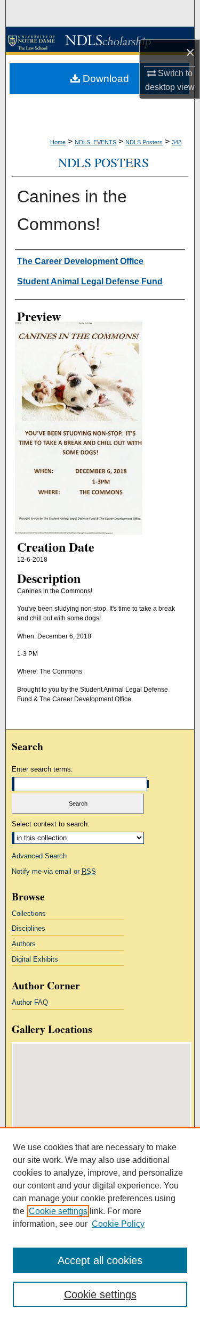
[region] (100, 1223)
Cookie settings (58, 1211)
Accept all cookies (100, 1260)
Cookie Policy (118, 1223)
